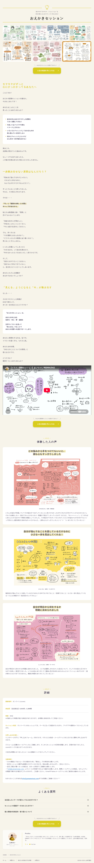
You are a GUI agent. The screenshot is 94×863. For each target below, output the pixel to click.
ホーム (4, 860)
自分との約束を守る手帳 (24, 860)
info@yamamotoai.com (16, 769)
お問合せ (37, 860)
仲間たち (12, 860)
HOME (5, 855)
